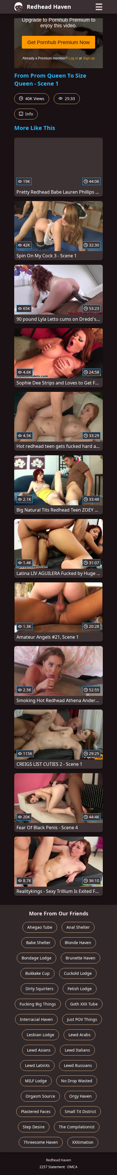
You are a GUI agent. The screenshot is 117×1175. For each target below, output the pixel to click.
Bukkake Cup (37, 973)
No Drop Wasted (76, 1080)
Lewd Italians (77, 1050)
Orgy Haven (80, 1096)
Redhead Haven (49, 7)
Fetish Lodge (80, 988)
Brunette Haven (80, 958)
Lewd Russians (78, 1065)
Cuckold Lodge (78, 973)
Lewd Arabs (79, 1034)
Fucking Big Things (38, 1004)
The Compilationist (77, 1127)
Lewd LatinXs (37, 1065)
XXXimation (82, 1142)
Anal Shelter (78, 927)
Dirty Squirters (39, 988)
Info (28, 114)
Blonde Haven (78, 942)
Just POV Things (82, 1019)
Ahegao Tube (39, 927)
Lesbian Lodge (40, 1034)
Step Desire (34, 1127)
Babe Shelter (38, 942)
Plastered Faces (36, 1111)
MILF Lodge (36, 1080)
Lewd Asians (39, 1050)
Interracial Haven (36, 1019)
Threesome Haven (41, 1142)
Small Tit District (80, 1111)
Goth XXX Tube (84, 1004)
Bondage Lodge (36, 958)
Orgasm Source (40, 1096)
